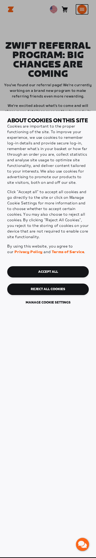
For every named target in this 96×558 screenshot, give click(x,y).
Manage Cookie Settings (48, 302)
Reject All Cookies (48, 289)
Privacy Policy (28, 252)
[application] (82, 544)
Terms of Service (68, 252)
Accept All (48, 271)
